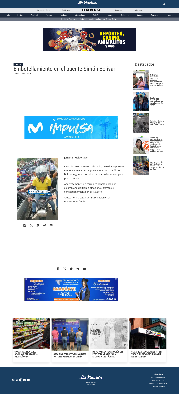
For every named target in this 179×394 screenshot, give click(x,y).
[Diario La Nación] (87, 3)
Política (20, 15)
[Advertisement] (71, 92)
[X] (31, 225)
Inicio (7, 15)
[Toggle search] (163, 3)
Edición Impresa (158, 377)
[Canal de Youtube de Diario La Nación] (98, 11)
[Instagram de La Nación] (91, 11)
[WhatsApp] (38, 225)
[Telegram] (44, 225)
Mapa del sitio (158, 380)
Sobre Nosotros (158, 386)
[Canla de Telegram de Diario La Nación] (24, 381)
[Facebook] (25, 225)
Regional (34, 15)
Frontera (49, 15)
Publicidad (66, 10)
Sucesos (140, 15)
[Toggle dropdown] (173, 15)
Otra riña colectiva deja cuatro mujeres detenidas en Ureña (69, 355)
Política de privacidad (158, 383)
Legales (110, 15)
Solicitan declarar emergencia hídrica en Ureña (157, 123)
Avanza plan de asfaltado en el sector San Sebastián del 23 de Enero (157, 165)
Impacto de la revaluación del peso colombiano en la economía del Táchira (107, 354)
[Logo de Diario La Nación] (91, 378)
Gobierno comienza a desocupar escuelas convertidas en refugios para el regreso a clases (156, 80)
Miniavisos (137, 10)
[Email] (51, 225)
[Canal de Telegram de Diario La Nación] (95, 11)
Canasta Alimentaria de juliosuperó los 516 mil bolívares (26, 354)
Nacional (63, 15)
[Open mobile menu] (13, 4)
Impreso (118, 10)
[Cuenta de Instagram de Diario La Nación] (20, 381)
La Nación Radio (43, 10)
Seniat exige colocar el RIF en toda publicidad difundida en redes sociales (146, 354)
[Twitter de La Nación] (87, 11)
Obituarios (125, 15)
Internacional (80, 15)
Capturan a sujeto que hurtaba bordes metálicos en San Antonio (157, 101)
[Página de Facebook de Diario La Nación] (13, 381)
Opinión (96, 15)
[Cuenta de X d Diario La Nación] (16, 381)
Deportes (154, 15)
